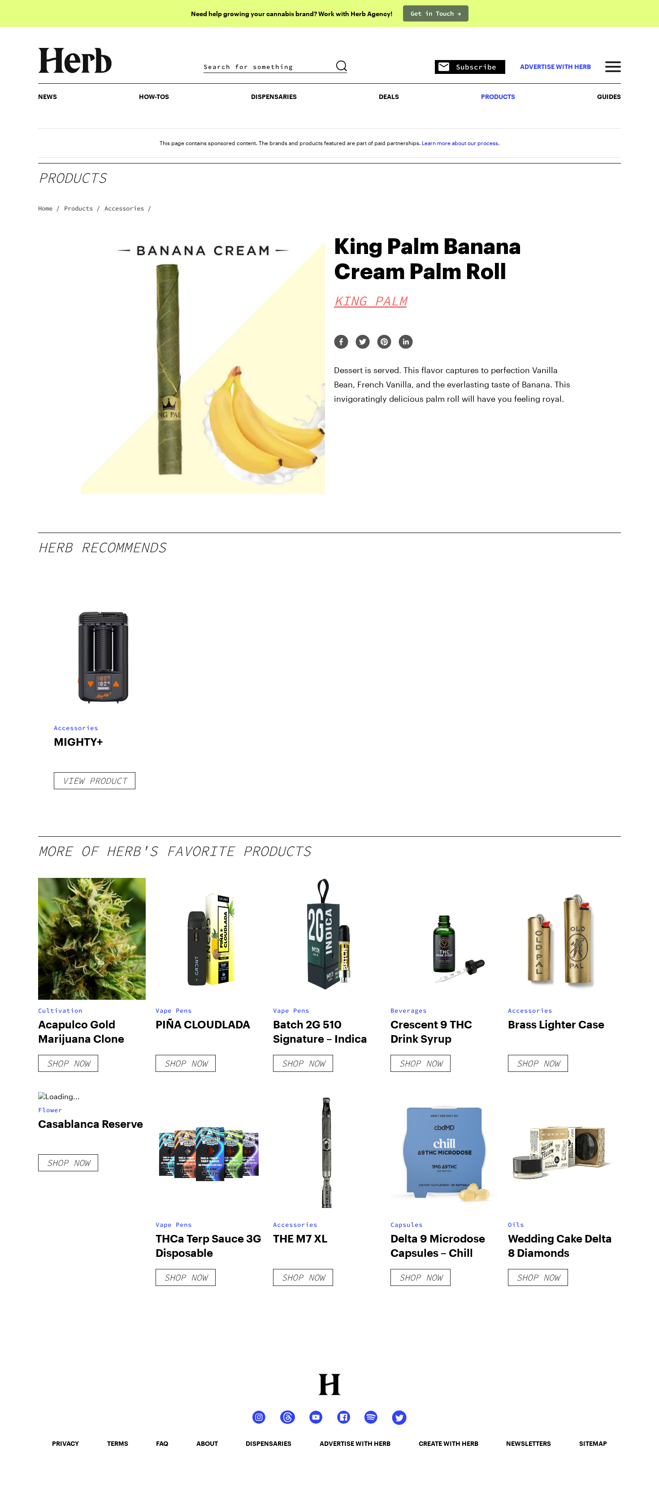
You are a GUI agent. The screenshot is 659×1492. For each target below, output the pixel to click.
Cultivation (60, 1010)
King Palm (370, 300)
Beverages (408, 1010)
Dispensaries (274, 96)
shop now (68, 1063)
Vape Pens (174, 1010)
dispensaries (268, 1443)
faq (162, 1443)
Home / (49, 208)
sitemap (593, 1443)
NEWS (47, 96)
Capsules (406, 1225)
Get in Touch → (436, 13)
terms (117, 1443)
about (207, 1443)
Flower (50, 1110)
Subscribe (476, 66)
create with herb (448, 1443)
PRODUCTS (498, 96)
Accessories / (127, 208)
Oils (516, 1225)
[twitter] (363, 342)
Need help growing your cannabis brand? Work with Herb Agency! (291, 13)
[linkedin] (406, 342)
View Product (94, 780)
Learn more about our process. (460, 143)
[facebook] (341, 342)
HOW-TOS (154, 96)
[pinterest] (384, 342)
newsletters (528, 1443)
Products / (82, 208)
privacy (65, 1443)
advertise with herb (555, 66)
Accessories (76, 728)
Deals (389, 96)
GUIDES (609, 96)
